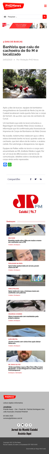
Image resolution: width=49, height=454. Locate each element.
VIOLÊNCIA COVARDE (15, 314)
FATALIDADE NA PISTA (15, 263)
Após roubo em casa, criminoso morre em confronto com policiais (23, 292)
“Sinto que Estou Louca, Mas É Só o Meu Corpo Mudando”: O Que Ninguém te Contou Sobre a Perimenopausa (25, 368)
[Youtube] (22, 425)
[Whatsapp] (26, 425)
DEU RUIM (11, 238)
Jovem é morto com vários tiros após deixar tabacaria (24, 342)
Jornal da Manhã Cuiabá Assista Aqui (25, 431)
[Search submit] (45, 17)
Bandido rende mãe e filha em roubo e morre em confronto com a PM (24, 241)
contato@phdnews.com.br (12, 418)
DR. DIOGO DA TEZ (14, 364)
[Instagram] (30, 425)
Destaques (17, 244)
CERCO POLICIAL (13, 288)
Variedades (18, 373)
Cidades (10, 244)
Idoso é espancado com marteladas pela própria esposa (23, 317)
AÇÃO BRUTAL (13, 339)
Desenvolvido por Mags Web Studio (36, 449)
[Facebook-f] (18, 425)
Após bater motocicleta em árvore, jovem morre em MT (23, 266)
